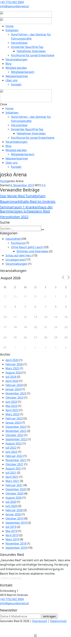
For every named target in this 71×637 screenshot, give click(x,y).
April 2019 (12, 535)
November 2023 (16, 393)
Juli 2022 (11, 448)
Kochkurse (18, 243)
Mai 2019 (11, 531)
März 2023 (12, 414)
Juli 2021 (11, 473)
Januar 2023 (13, 422)
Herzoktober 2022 (14, 216)
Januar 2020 (13, 514)
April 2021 (12, 477)
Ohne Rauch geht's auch (27, 247)
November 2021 (16, 460)
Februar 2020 (14, 510)
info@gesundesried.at (14, 6)
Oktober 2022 (14, 435)
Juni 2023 (11, 402)
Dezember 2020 (16, 489)
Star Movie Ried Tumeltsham (22, 196)
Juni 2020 (11, 506)
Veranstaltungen (16, 264)
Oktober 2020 (14, 493)
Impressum (39, 621)
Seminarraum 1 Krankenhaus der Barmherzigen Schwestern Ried (26, 209)
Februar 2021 (14, 485)
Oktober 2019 (14, 518)
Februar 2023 (14, 418)
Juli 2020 (11, 502)
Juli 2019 (11, 527)
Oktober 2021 (14, 464)
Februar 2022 (14, 456)
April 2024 (12, 381)
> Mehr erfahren (11, 578)
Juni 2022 (11, 452)
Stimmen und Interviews (32, 251)
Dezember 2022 (16, 427)
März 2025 (12, 368)
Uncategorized (15, 260)
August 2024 (14, 372)
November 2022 (16, 431)
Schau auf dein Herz (19, 255)
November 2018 (16, 543)
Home (4, 181)
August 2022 (14, 443)
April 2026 (12, 360)
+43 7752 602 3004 (12, 2)
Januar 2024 (13, 389)
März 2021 (12, 481)
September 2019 (16, 523)
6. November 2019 (22, 185)
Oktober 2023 (14, 397)
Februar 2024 (14, 385)
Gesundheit (13, 239)
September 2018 (16, 548)
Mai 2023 (11, 406)
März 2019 (12, 539)
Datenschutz (58, 621)
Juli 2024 (11, 377)
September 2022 (16, 439)
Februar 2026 (14, 364)
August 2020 (14, 498)
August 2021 (14, 468)
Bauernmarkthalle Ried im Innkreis (27, 201)
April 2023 (12, 410)
